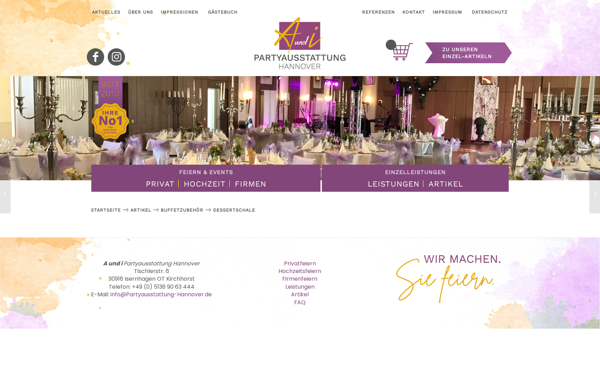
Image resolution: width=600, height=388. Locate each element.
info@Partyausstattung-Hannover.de (161, 294)
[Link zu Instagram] (116, 57)
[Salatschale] (594, 194)
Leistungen (393, 183)
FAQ (300, 302)
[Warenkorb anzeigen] (391, 45)
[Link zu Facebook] (95, 57)
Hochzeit (205, 183)
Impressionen (179, 12)
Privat (160, 183)
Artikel (445, 183)
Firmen (250, 183)
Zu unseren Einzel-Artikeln (467, 53)
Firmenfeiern (299, 279)
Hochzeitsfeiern (299, 271)
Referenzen (378, 12)
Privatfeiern (300, 263)
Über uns (140, 12)
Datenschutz (490, 12)
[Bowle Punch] (5, 194)
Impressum (447, 12)
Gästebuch (223, 12)
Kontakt (413, 12)
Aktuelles (106, 12)
